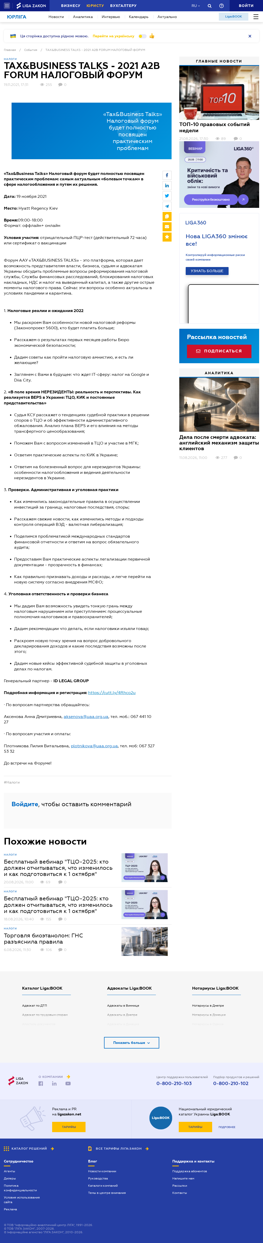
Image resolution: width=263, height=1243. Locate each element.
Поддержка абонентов (189, 1171)
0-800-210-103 (174, 1083)
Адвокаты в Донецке (123, 1024)
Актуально (167, 17)
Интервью (111, 17)
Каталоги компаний (103, 1185)
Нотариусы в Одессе (208, 1024)
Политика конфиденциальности (20, 1188)
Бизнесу (70, 6)
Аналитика (83, 17)
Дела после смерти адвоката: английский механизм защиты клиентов (219, 442)
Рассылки (179, 1185)
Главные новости (219, 61)
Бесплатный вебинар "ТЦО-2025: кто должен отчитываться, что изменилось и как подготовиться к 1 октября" (58, 867)
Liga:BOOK (233, 16)
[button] (7, 6)
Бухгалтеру (123, 6)
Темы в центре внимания (107, 1193)
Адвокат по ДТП (34, 1005)
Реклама (10, 1209)
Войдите (25, 804)
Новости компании (102, 1171)
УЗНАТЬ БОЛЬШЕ (207, 271)
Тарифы (69, 1127)
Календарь (138, 17)
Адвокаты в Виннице (123, 1005)
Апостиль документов (38, 1024)
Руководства (98, 1178)
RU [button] (194, 6)
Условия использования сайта (22, 1200)
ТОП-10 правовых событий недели (214, 127)
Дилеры (10, 1178)
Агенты (9, 1171)
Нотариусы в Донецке (209, 1015)
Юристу (95, 6)
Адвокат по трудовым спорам (45, 1015)
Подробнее (227, 1127)
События (30, 50)
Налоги (10, 59)
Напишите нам (183, 1178)
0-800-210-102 (230, 1083)
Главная (10, 50)
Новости (56, 17)
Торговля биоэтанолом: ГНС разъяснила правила (43, 938)
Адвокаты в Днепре (122, 1015)
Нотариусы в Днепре (208, 1005)
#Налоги (12, 782)
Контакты (179, 1193)
